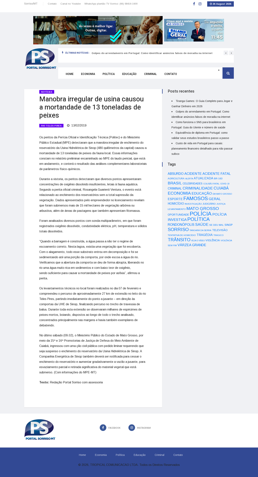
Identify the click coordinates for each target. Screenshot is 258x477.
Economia (88, 74)
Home (69, 74)
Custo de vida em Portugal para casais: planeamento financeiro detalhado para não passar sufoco (202, 148)
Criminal (150, 74)
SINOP (229, 224)
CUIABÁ (221, 188)
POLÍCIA (201, 213)
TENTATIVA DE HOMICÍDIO (182, 235)
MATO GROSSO (202, 208)
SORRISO (178, 229)
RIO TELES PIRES (51, 126)
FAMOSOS (195, 198)
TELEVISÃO (220, 230)
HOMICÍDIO (176, 203)
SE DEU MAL (216, 224)
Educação (129, 74)
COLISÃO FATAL (211, 184)
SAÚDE (202, 224)
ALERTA (189, 178)
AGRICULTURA (176, 178)
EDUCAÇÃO (202, 193)
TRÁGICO (218, 235)
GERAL (215, 199)
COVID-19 (224, 184)
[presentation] (226, 53)
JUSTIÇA (221, 204)
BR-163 (218, 178)
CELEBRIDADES (192, 183)
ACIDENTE (193, 174)
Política (109, 74)
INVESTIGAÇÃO (193, 204)
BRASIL (175, 183)
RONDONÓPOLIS (181, 225)
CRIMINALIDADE (198, 188)
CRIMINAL (175, 188)
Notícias (46, 92)
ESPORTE (175, 199)
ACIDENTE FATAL (216, 174)
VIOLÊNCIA (212, 240)
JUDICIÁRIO (209, 204)
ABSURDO (176, 174)
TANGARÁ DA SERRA (200, 230)
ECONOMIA (179, 193)
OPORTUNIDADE (178, 214)
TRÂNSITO (179, 239)
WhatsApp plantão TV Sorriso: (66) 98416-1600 (110, 3)
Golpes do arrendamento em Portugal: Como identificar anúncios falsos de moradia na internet (152, 53)
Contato (52, 3)
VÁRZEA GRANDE (192, 245)
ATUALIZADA (203, 178)
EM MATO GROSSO (222, 194)
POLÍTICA (198, 219)
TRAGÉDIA (205, 235)
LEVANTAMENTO (177, 209)
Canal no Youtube (70, 3)
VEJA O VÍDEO (198, 240)
